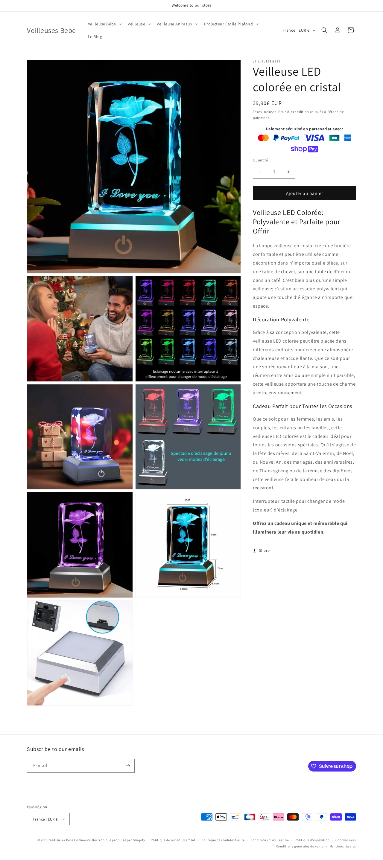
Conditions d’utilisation (270, 840)
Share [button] (264, 550)
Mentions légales (342, 846)
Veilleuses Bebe (61, 840)
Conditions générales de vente (299, 846)
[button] (104, 24)
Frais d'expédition (293, 111)
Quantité (260, 160)
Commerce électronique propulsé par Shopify (109, 840)
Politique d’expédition (312, 840)
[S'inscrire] (127, 766)
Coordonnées (345, 840)
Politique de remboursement (173, 840)
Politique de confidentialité (223, 840)
